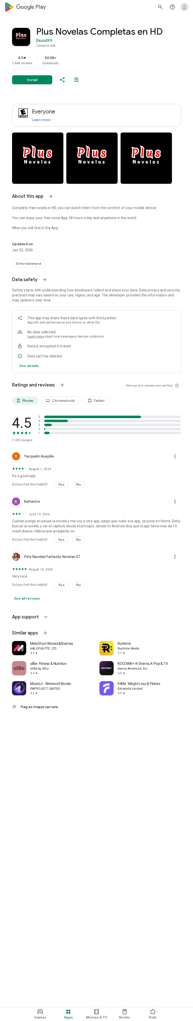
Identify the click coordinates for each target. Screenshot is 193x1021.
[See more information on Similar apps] (45, 633)
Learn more (41, 119)
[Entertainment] (28, 263)
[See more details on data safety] (29, 366)
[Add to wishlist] (76, 80)
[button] (37, 158)
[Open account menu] (184, 7)
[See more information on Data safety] (44, 280)
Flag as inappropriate (35, 707)
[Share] (62, 80)
